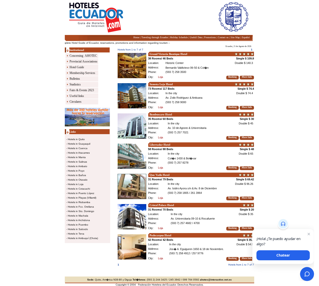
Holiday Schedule (179, 37)
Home (136, 37)
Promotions (210, 37)
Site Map (235, 37)
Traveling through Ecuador (154, 37)
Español (246, 37)
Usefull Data (196, 37)
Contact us (223, 37)
